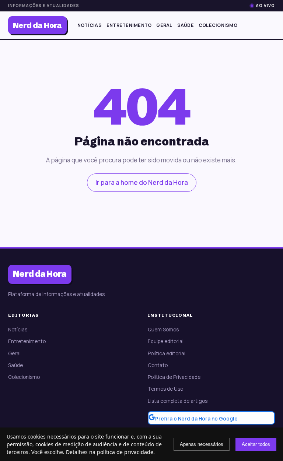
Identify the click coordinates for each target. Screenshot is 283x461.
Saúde (185, 25)
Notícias (89, 25)
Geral (164, 25)
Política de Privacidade (174, 377)
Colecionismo (218, 25)
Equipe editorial (166, 341)
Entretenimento (129, 25)
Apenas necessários (201, 444)
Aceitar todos (256, 444)
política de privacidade (125, 451)
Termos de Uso (165, 389)
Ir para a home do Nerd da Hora (141, 182)
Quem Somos (163, 329)
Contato (158, 365)
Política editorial (166, 353)
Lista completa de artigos (177, 401)
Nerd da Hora (37, 25)
